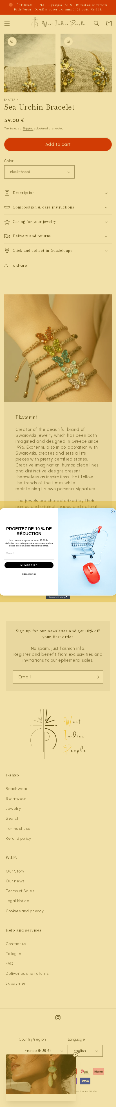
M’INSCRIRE (29, 565)
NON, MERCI (29, 574)
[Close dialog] (113, 511)
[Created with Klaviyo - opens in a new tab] (58, 597)
